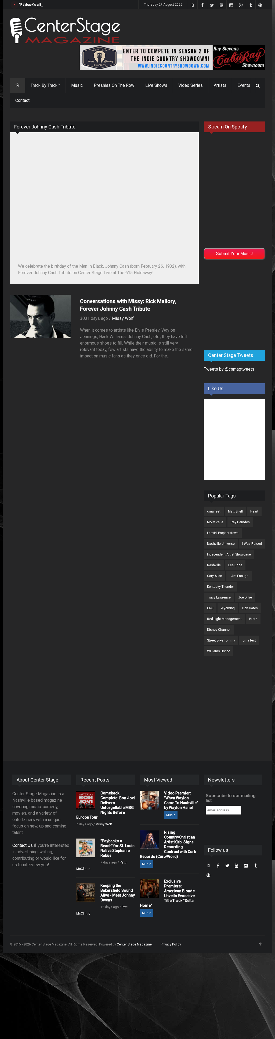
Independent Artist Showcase (229, 554)
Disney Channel (218, 630)
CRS (210, 608)
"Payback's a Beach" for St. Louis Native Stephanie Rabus (62, 4)
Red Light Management (224, 619)
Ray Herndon (240, 522)
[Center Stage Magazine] (65, 30)
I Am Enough (239, 576)
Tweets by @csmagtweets (229, 369)
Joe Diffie (245, 597)
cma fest (213, 511)
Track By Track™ (45, 85)
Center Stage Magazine (134, 944)
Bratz (253, 619)
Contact (22, 100)
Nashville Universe (221, 544)
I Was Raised (252, 544)
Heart (254, 511)
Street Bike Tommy (221, 640)
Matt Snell (235, 511)
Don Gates (250, 608)
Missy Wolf (123, 318)
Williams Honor (218, 651)
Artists (220, 85)
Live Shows (156, 85)
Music (77, 85)
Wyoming (228, 608)
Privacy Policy (171, 944)
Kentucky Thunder (220, 587)
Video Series (190, 85)
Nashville (214, 565)
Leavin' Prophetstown (222, 533)
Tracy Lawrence (219, 597)
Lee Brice (235, 565)
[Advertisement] (239, 303)
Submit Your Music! (234, 253)
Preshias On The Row (114, 85)
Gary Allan (214, 576)
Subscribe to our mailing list (231, 798)
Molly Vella (215, 522)
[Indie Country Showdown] (172, 57)
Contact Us (22, 845)
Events (243, 85)
